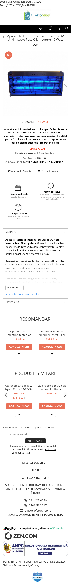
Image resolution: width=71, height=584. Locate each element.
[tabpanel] (35, 83)
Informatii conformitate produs (22, 294)
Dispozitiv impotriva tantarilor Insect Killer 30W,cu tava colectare (52, 333)
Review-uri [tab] (13, 301)
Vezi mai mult (14, 287)
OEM (35, 44)
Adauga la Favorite (21, 171)
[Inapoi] (2, 37)
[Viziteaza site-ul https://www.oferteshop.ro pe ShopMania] (37, 577)
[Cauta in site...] (67, 28)
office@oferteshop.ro (37, 510)
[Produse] (5, 29)
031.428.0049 (37, 500)
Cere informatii (49, 171)
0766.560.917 (37, 505)
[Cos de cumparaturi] (58, 28)
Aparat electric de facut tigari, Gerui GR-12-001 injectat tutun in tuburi (19, 387)
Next (65, 87)
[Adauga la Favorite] (19, 354)
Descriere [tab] (11, 231)
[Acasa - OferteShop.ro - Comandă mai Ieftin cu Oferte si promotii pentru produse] (35, 15)
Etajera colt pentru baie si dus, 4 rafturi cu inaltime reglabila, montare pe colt (52, 387)
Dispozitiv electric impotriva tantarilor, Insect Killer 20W (19, 333)
